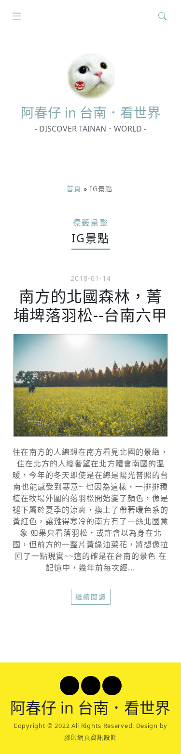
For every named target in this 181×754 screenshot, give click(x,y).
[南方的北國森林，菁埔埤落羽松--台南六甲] (90, 385)
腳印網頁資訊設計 (90, 737)
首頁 (74, 188)
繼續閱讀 (90, 596)
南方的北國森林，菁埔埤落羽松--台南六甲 (90, 305)
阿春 (91, 112)
